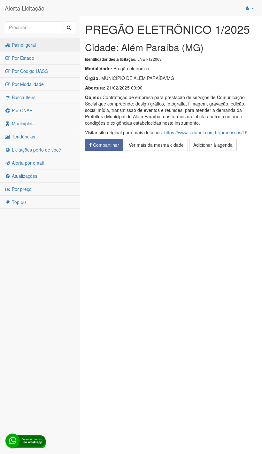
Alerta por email (27, 163)
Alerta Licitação (24, 8)
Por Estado (22, 58)
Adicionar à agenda (213, 145)
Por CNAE (21, 110)
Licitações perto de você (36, 149)
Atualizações (24, 176)
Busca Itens (23, 97)
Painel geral (23, 45)
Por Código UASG (29, 71)
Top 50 (18, 202)
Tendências (23, 136)
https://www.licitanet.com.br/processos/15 (206, 132)
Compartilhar (105, 145)
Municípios (22, 123)
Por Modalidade (27, 84)
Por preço (21, 189)
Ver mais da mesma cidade (156, 145)
